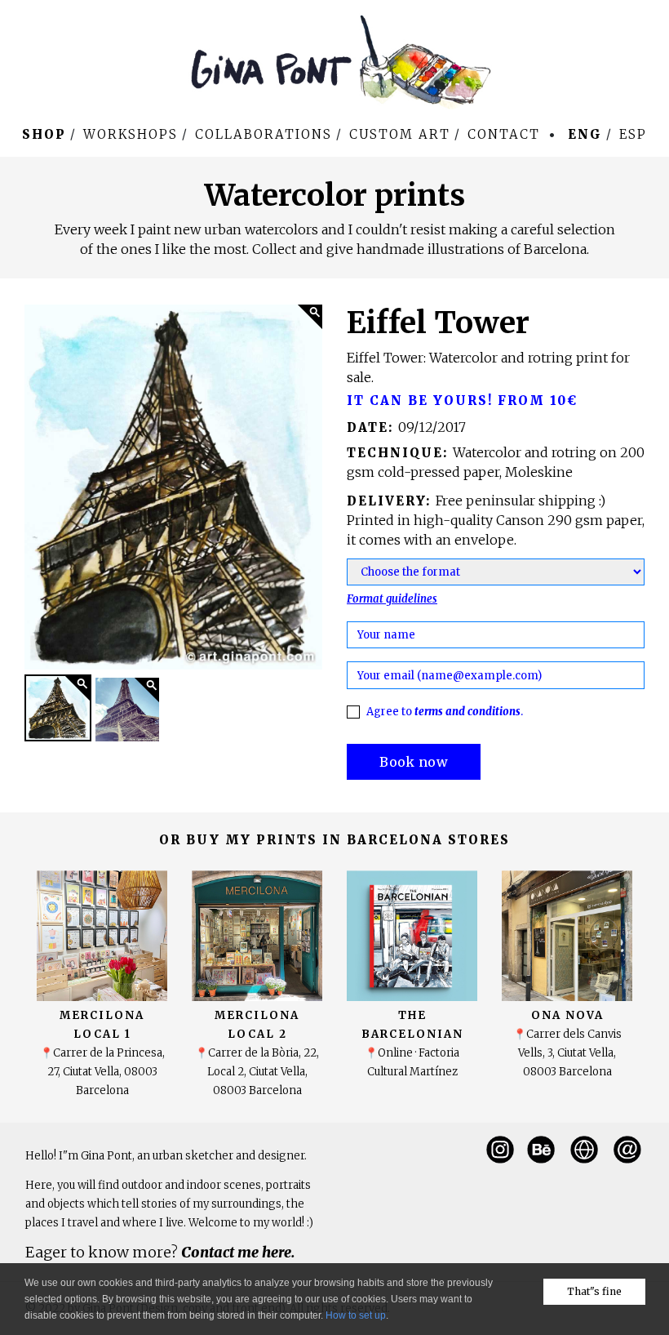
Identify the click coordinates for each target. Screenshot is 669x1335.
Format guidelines (392, 599)
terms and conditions (467, 712)
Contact (503, 134)
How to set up (356, 1315)
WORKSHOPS (130, 134)
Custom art (399, 134)
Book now (413, 762)
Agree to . (444, 712)
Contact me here (236, 1252)
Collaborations (263, 134)
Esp (633, 134)
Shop (44, 134)
